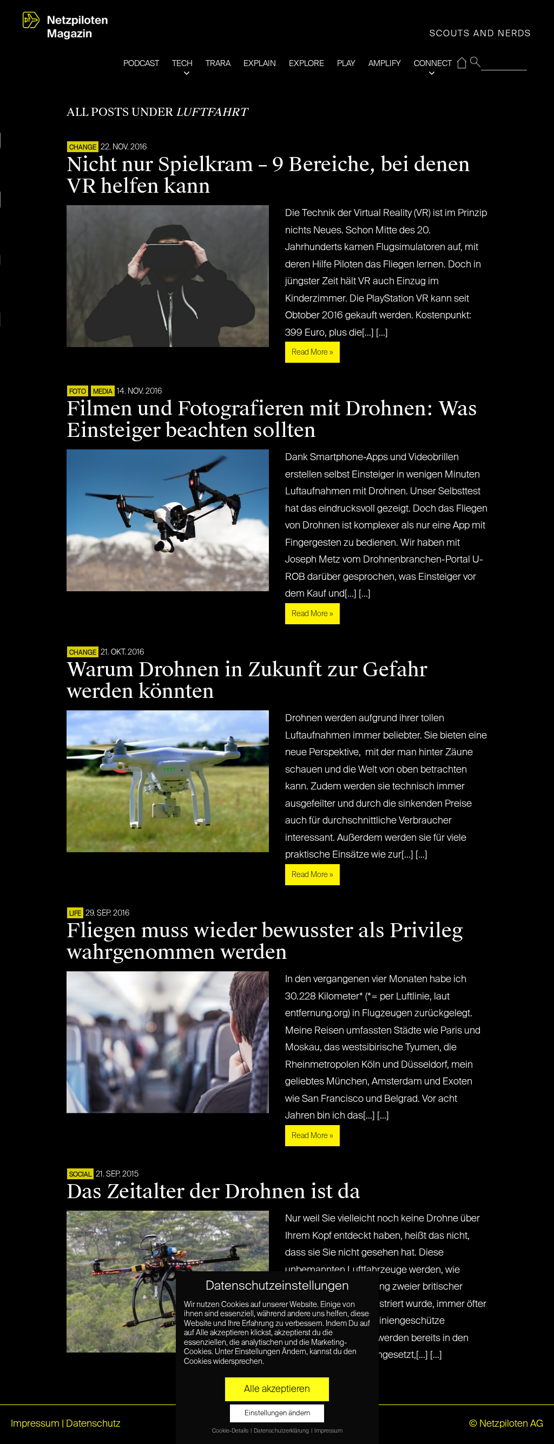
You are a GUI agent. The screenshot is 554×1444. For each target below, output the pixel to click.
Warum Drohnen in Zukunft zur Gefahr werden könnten (247, 680)
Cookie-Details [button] (230, 1431)
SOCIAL (80, 1175)
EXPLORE (306, 64)
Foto (77, 392)
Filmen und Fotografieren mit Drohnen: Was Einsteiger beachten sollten (272, 419)
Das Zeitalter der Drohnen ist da (213, 1191)
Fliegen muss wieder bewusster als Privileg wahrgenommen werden (265, 941)
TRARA (218, 64)
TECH (182, 64)
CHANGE (82, 148)
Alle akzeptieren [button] (277, 1389)
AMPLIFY (384, 64)
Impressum (35, 1424)
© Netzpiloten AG (506, 1424)
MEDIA (103, 392)
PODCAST (141, 64)
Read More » (312, 352)
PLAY (346, 64)
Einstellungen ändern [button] (277, 1413)
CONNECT (433, 64)
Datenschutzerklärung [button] (282, 1431)
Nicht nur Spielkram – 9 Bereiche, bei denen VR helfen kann (268, 175)
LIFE (75, 914)
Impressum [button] (328, 1431)
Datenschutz (93, 1424)
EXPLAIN (259, 64)
